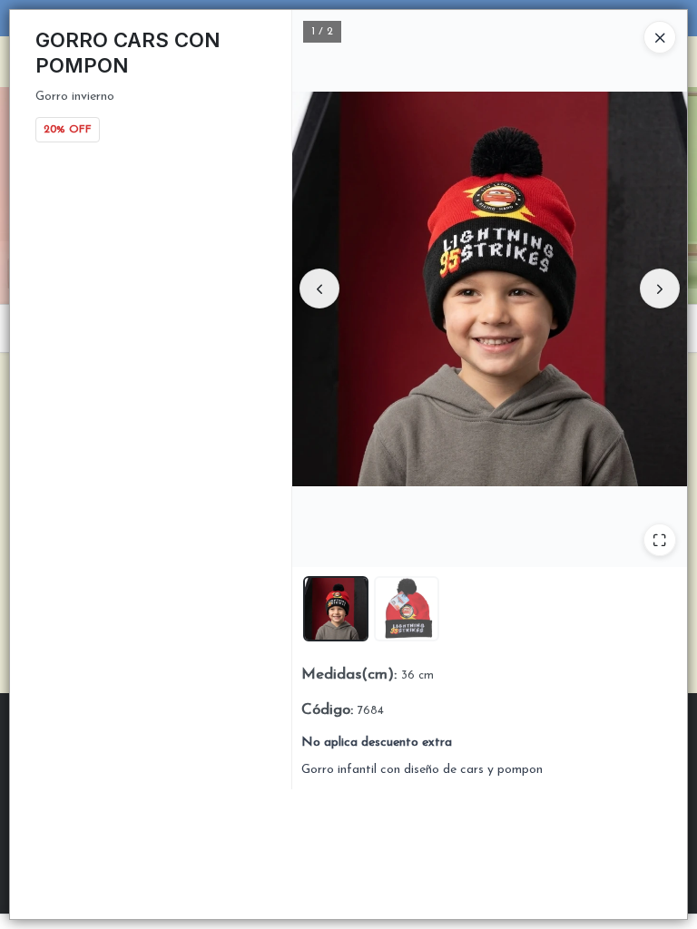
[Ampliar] (659, 539)
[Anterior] (319, 288)
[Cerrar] (659, 37)
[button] (335, 608)
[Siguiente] (660, 288)
